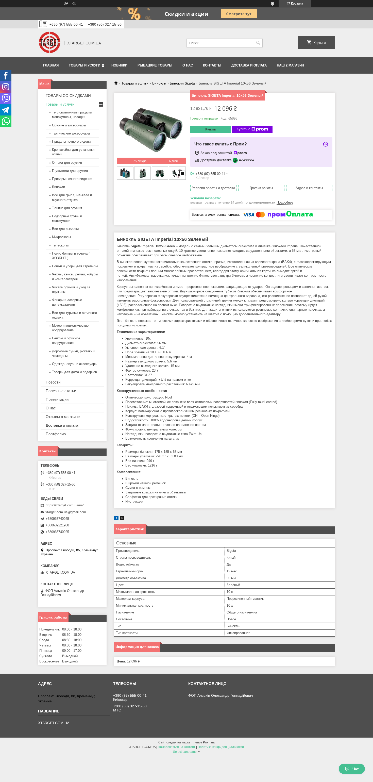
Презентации (57, 399)
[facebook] (116, 519)
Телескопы (60, 245)
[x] (122, 519)
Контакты (212, 65)
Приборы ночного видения (72, 179)
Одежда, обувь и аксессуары (74, 364)
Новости (53, 382)
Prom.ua (209, 742)
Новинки (119, 65)
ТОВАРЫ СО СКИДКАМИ (68, 95)
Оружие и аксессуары (69, 125)
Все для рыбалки (65, 229)
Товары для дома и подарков (74, 372)
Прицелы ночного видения (72, 141)
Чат (355, 769)
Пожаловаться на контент (176, 747)
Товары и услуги (84, 65)
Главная (51, 65)
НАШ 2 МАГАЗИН (290, 65)
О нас (187, 65)
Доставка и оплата (249, 65)
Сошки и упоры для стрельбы (75, 266)
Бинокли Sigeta (182, 83)
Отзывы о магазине (63, 416)
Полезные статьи (61, 391)
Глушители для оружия (70, 171)
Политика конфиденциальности (221, 747)
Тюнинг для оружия (67, 208)
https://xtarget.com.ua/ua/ (65, 505)
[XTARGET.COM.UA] (49, 43)
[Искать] (258, 43)
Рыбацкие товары (155, 65)
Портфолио (56, 434)
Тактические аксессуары (71, 133)
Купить (210, 129)
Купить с (243, 129)
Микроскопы (61, 237)
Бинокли (159, 83)
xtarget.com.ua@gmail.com (65, 512)
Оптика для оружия (67, 162)
